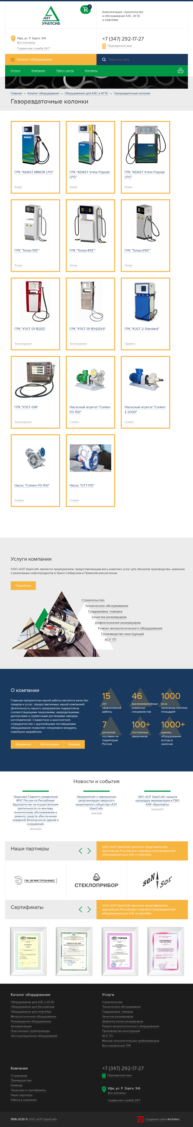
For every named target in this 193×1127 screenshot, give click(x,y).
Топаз (18, 265)
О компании (19, 1076)
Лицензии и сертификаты (28, 1090)
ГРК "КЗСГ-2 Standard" (142, 329)
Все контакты (26, 43)
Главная (16, 93)
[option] (96, 82)
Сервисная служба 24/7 (33, 48)
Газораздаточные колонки (132, 93)
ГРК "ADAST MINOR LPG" (34, 172)
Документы (23, 744)
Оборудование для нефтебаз (31, 1012)
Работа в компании (24, 1100)
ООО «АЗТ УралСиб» (42, 1119)
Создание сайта (156, 1119)
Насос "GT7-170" (82, 485)
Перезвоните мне (120, 46)
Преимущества (21, 1080)
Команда (74, 744)
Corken (74, 422)
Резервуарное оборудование (31, 1021)
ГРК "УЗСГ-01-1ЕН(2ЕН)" (87, 329)
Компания (19, 1068)
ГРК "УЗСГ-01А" (26, 407)
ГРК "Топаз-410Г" (82, 250)
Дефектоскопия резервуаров (118, 623)
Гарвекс (130, 344)
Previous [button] (80, 851)
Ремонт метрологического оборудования (130, 628)
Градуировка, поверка (105, 611)
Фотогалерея (50, 744)
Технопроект (23, 344)
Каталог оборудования (43, 93)
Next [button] (89, 851)
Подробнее (23, 586)
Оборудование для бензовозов (32, 1007)
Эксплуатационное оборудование (34, 1036)
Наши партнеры (21, 1095)
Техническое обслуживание (106, 606)
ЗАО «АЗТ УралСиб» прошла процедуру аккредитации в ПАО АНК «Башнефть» (157, 801)
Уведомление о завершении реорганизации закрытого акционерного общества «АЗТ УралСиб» (96, 802)
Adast (18, 187)
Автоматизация (21, 1026)
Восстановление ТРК (116, 1046)
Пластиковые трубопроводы (30, 1031)
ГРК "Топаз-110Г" (27, 250)
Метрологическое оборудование (33, 1016)
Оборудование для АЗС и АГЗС (86, 93)
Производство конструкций (122, 634)
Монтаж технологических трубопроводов (130, 1041)
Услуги (108, 995)
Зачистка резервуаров (108, 617)
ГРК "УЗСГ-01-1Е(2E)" (30, 329)
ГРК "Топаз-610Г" (138, 250)
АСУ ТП (110, 640)
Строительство (93, 600)
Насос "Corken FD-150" (32, 485)
